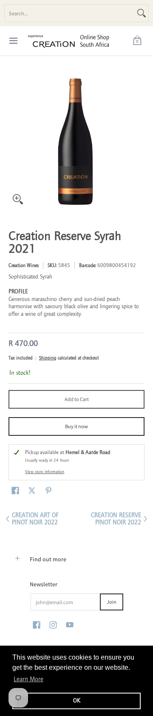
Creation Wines (23, 265)
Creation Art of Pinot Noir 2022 (35, 519)
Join (111, 601)
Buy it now (76, 426)
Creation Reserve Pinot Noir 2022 (116, 519)
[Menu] (12, 41)
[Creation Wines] (73, 41)
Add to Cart (77, 399)
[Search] (141, 13)
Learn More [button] (28, 679)
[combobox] (70, 13)
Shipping (48, 358)
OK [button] (76, 700)
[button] (137, 41)
